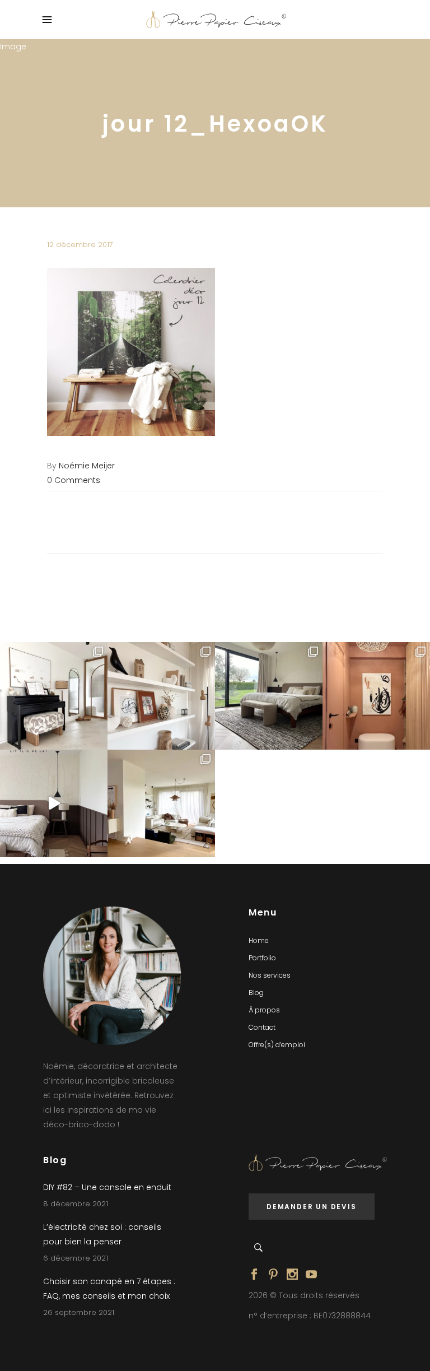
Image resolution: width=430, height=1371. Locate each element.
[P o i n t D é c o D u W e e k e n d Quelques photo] (376, 696)
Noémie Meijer (87, 465)
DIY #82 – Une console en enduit (107, 1187)
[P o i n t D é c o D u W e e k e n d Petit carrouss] (161, 803)
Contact (262, 1027)
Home (259, 940)
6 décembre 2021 (75, 1258)
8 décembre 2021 (75, 1203)
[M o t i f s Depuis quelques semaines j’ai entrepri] (54, 696)
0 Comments (73, 480)
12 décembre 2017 (80, 244)
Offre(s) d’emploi (277, 1044)
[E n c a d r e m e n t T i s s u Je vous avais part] (161, 696)
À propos (264, 1010)
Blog (256, 992)
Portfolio (262, 958)
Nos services (270, 975)
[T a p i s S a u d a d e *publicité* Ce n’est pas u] (268, 696)
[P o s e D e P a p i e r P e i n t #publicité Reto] (54, 803)
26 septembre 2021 (78, 1312)
